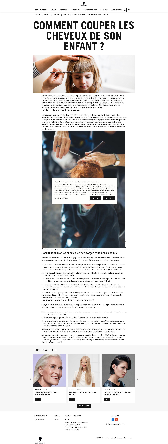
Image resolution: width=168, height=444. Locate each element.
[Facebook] (113, 419)
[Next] (137, 379)
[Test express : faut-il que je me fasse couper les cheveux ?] (118, 379)
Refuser (95, 198)
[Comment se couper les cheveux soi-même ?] (84, 379)
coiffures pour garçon (80, 293)
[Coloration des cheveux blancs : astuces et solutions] (49, 379)
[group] (84, 379)
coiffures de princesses (73, 340)
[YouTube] (116, 419)
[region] (84, 191)
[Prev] (30, 379)
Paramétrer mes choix (61, 198)
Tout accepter (108, 198)
